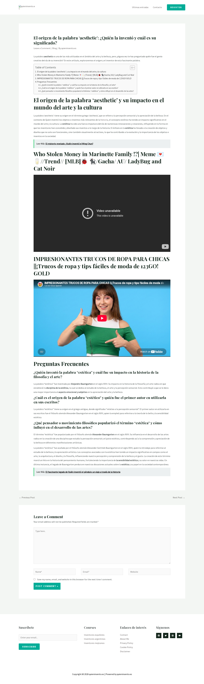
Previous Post (27, 497)
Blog (54, 48)
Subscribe (29, 646)
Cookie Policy (126, 647)
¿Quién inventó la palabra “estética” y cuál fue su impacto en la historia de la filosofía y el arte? (78, 85)
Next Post (179, 497)
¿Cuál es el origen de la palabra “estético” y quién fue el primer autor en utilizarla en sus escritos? (79, 88)
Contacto (157, 7)
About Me (124, 638)
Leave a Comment (42, 48)
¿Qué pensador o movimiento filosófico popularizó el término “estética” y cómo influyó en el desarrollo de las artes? (87, 91)
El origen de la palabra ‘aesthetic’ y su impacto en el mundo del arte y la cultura (71, 71)
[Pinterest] (172, 635)
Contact (124, 634)
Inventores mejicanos (94, 643)
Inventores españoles (94, 634)
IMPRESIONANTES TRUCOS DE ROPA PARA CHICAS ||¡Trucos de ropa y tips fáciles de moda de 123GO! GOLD (84, 78)
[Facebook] (158, 635)
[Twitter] (165, 635)
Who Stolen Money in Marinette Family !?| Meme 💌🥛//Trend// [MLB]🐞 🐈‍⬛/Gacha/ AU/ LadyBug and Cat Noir (85, 75)
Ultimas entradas (140, 7)
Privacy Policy (126, 643)
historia (104, 119)
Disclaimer (125, 651)
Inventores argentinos (94, 638)
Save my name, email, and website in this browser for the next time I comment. (74, 579)
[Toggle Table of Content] (131, 67)
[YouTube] (179, 635)
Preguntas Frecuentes (47, 81)
